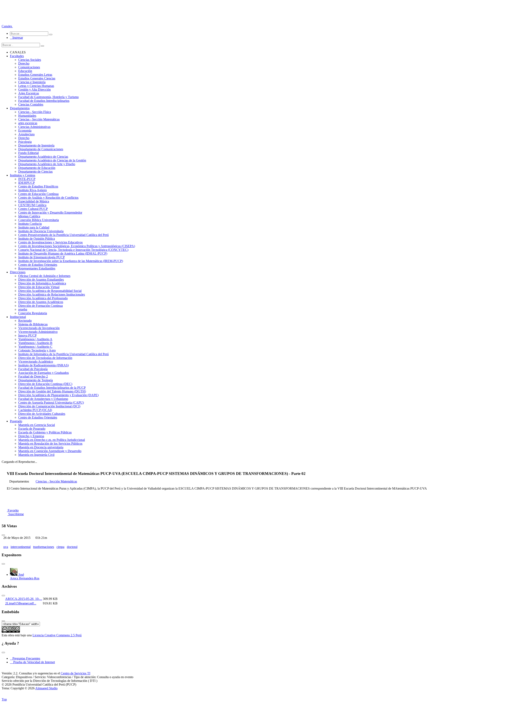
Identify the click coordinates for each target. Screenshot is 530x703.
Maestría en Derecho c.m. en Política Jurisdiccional (51, 440)
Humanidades (27, 115)
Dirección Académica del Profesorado (43, 298)
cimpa (60, 547)
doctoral (72, 547)
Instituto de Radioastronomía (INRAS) (43, 365)
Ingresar (16, 37)
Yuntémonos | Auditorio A (35, 339)
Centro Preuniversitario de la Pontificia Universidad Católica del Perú (63, 235)
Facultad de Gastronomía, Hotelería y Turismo (48, 97)
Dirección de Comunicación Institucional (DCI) (49, 406)
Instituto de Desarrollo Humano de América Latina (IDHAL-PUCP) (62, 253)
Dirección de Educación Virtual (38, 287)
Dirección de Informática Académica (42, 283)
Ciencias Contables (30, 104)
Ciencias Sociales (29, 59)
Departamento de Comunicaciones (40, 149)
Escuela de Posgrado (31, 428)
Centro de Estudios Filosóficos (38, 186)
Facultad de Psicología (33, 369)
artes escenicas (27, 123)
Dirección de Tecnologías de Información (45, 358)
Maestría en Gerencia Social (36, 425)
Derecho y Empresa (31, 436)
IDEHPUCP (26, 182)
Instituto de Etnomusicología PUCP (41, 257)
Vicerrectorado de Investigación (39, 328)
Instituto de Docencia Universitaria (41, 231)
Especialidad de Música (33, 201)
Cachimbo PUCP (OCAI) (35, 410)
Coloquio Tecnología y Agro (37, 350)
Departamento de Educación (36, 168)
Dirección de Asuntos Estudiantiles (41, 279)
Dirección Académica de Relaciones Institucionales (51, 294)
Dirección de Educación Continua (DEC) (45, 384)
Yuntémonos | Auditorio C (35, 346)
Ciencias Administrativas (34, 127)
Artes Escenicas (28, 93)
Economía (24, 130)
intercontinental (21, 547)
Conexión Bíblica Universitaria (38, 220)
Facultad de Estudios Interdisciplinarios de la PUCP (52, 387)
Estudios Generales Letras (35, 74)
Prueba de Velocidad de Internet (33, 662)
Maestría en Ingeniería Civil (36, 454)
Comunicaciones (29, 67)
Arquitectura (26, 134)
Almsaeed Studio (46, 688)
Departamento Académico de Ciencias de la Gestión (52, 160)
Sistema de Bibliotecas (33, 324)
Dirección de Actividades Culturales (41, 413)
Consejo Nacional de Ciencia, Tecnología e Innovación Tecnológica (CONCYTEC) (73, 250)
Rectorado (25, 320)
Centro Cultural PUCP (33, 209)
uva (5, 547)
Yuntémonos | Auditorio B (35, 343)
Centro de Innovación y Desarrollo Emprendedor (50, 212)
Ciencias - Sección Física (34, 112)
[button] (7, 26)
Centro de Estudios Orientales (37, 264)
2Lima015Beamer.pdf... (20, 603)
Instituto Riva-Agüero (32, 190)
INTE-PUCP (26, 179)
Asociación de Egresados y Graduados (43, 372)
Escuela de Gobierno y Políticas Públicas (45, 432)
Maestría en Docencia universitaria (40, 447)
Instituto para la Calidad (33, 227)
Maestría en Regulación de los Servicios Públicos (50, 443)
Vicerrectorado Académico (35, 361)
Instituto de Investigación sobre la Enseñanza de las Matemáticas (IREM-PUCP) (70, 261)
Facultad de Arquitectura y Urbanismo (43, 399)
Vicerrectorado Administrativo (38, 331)
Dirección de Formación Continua (40, 305)
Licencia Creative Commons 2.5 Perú (57, 635)
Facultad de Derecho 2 (33, 376)
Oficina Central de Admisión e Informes (44, 276)
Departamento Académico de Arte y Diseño (46, 164)
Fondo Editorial (28, 153)
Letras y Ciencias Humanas (36, 86)
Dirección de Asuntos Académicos (40, 302)
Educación (25, 71)
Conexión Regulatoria (32, 313)
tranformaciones (43, 547)
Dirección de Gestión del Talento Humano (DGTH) (52, 391)
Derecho (23, 63)
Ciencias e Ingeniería (32, 82)
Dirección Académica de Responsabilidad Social (50, 291)
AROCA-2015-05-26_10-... (23, 599)
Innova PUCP (27, 335)
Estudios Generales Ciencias (36, 78)
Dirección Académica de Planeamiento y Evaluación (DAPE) (58, 395)
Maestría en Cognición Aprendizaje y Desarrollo (49, 451)
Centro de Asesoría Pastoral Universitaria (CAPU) (51, 402)
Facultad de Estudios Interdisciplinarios (43, 100)
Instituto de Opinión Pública (36, 238)
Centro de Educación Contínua (38, 194)
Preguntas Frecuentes (25, 658)
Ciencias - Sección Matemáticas (39, 119)
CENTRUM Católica (32, 205)
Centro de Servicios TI (75, 673)
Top (4, 699)
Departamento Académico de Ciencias (43, 156)
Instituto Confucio (30, 223)
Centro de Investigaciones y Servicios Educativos (50, 242)
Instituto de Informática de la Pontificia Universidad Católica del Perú (63, 354)
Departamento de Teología (35, 380)
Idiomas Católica (29, 216)
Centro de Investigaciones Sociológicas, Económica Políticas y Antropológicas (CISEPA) (76, 246)
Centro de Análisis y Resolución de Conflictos (48, 197)
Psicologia (25, 141)
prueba (22, 309)
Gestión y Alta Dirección (34, 89)
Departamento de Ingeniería (36, 145)
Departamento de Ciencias (35, 171)
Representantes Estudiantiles (36, 268)
